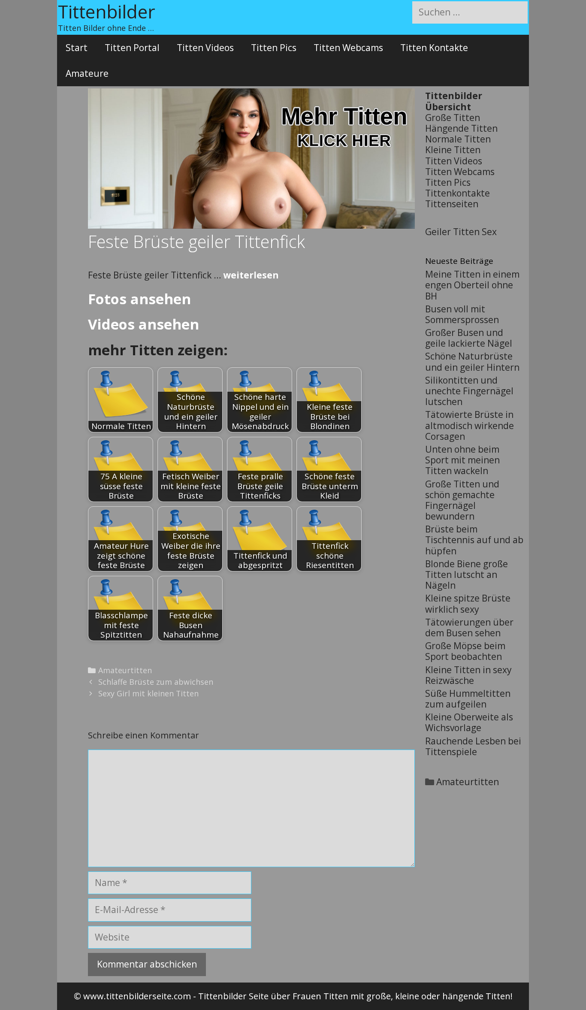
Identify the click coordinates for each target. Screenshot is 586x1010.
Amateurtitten (125, 670)
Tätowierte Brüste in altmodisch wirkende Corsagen (469, 425)
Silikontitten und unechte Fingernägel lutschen (469, 391)
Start (77, 48)
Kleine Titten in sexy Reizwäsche (468, 675)
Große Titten (452, 118)
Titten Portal (132, 48)
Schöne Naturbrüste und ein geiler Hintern (472, 361)
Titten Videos (205, 48)
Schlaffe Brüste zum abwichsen (155, 682)
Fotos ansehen (139, 298)
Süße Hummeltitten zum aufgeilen (467, 698)
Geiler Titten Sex (461, 232)
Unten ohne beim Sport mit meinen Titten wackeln (462, 460)
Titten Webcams (348, 48)
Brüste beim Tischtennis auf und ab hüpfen (474, 539)
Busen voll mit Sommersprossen (462, 314)
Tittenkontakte (457, 193)
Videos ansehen (143, 324)
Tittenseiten (451, 204)
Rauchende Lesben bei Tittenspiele (473, 746)
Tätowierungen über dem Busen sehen (469, 627)
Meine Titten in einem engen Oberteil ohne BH (472, 285)
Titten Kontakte (434, 48)
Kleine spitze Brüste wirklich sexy (467, 603)
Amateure (87, 73)
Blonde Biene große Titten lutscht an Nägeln (466, 574)
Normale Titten (458, 139)
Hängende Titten (461, 128)
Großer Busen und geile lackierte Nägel (468, 338)
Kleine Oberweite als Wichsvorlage (469, 722)
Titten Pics (273, 48)
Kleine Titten (452, 150)
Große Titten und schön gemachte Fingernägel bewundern (462, 500)
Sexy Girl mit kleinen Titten (148, 693)
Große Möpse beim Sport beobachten (465, 651)
